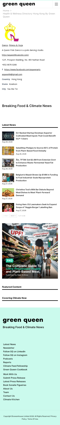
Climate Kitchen (11, 399)
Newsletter (8, 348)
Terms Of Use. (32, 419)
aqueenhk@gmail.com (12, 74)
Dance (5, 45)
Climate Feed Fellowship (15, 366)
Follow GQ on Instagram (15, 355)
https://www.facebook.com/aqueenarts (22, 69)
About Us (8, 388)
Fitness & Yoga (16, 45)
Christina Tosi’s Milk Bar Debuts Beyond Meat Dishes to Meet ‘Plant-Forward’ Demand (35, 192)
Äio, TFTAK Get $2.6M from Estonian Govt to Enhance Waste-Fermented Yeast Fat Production (36, 163)
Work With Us (10, 374)
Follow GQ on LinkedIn (14, 351)
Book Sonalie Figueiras (14, 385)
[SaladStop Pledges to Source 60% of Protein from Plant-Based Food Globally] (8, 150)
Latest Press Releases (14, 381)
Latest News (9, 344)
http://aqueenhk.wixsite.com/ (15, 55)
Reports (7, 362)
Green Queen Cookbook (15, 369)
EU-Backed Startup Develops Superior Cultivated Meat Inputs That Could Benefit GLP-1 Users (36, 136)
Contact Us (9, 396)
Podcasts (8, 358)
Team (6, 392)
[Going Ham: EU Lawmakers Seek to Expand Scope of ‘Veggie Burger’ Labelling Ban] (8, 207)
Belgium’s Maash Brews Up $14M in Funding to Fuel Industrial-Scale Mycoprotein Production (37, 177)
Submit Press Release (14, 377)
